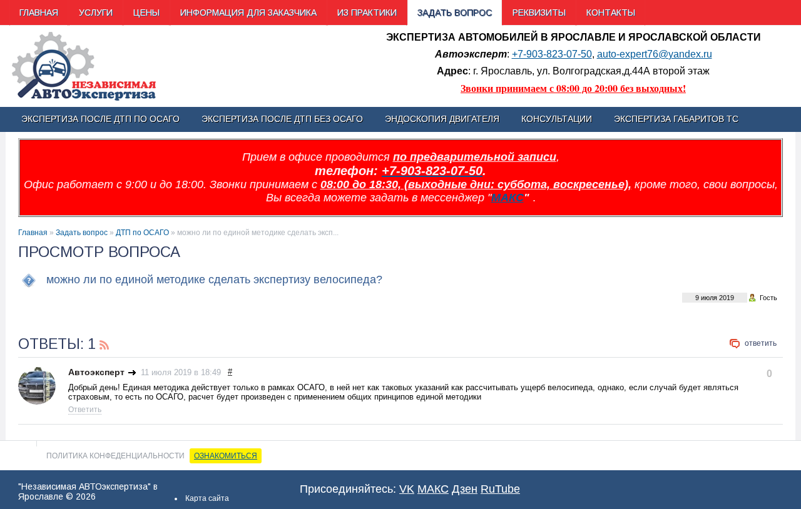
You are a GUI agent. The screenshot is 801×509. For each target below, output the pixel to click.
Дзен (464, 489)
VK (406, 489)
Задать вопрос (82, 232)
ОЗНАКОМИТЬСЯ (225, 455)
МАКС (507, 197)
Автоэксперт (96, 372)
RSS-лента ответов (104, 343)
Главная (33, 232)
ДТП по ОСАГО (142, 232)
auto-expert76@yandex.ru (654, 54)
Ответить (761, 343)
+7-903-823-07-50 (552, 54)
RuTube (500, 489)
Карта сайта (207, 498)
